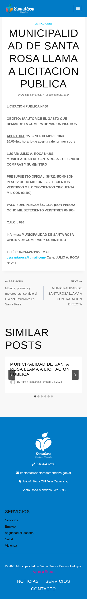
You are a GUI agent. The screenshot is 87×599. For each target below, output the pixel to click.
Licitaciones (43, 23)
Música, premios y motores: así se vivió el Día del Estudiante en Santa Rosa (21, 293)
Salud (9, 539)
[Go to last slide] (11, 375)
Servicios (11, 520)
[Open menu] (78, 8)
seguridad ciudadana (19, 533)
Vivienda (11, 545)
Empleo (10, 526)
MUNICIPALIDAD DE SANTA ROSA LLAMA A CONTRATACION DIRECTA (65, 293)
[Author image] (12, 382)
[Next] (75, 375)
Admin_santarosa (31, 94)
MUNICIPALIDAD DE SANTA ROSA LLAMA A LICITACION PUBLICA (40, 369)
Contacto (43, 589)
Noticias (28, 581)
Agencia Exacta (43, 571)
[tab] (35, 396)
